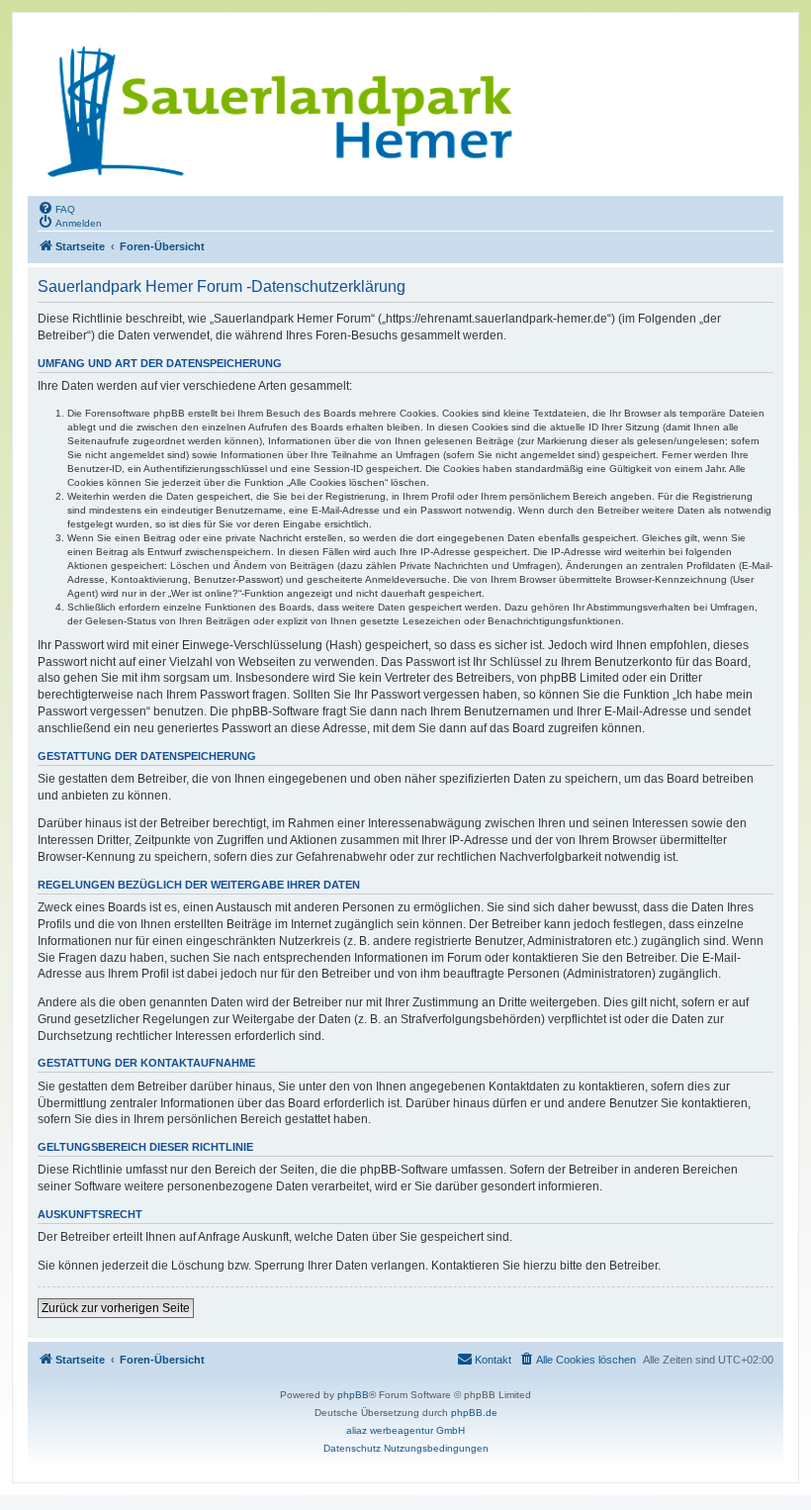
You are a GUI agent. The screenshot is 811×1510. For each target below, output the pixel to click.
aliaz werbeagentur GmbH (405, 1430)
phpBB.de (474, 1412)
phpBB (353, 1394)
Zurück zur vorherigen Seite (116, 1308)
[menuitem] (56, 208)
